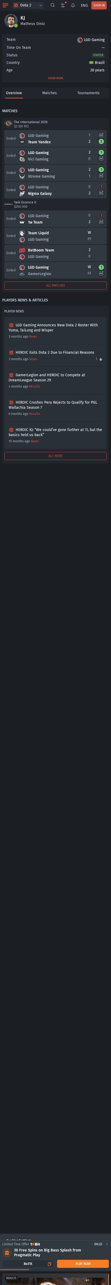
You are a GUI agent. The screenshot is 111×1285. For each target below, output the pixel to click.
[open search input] (52, 5)
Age (9, 70)
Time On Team (18, 47)
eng (84, 5)
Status (12, 55)
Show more (55, 78)
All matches (55, 285)
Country (13, 62)
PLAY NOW (83, 1264)
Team (11, 39)
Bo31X (28, 1264)
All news (55, 456)
